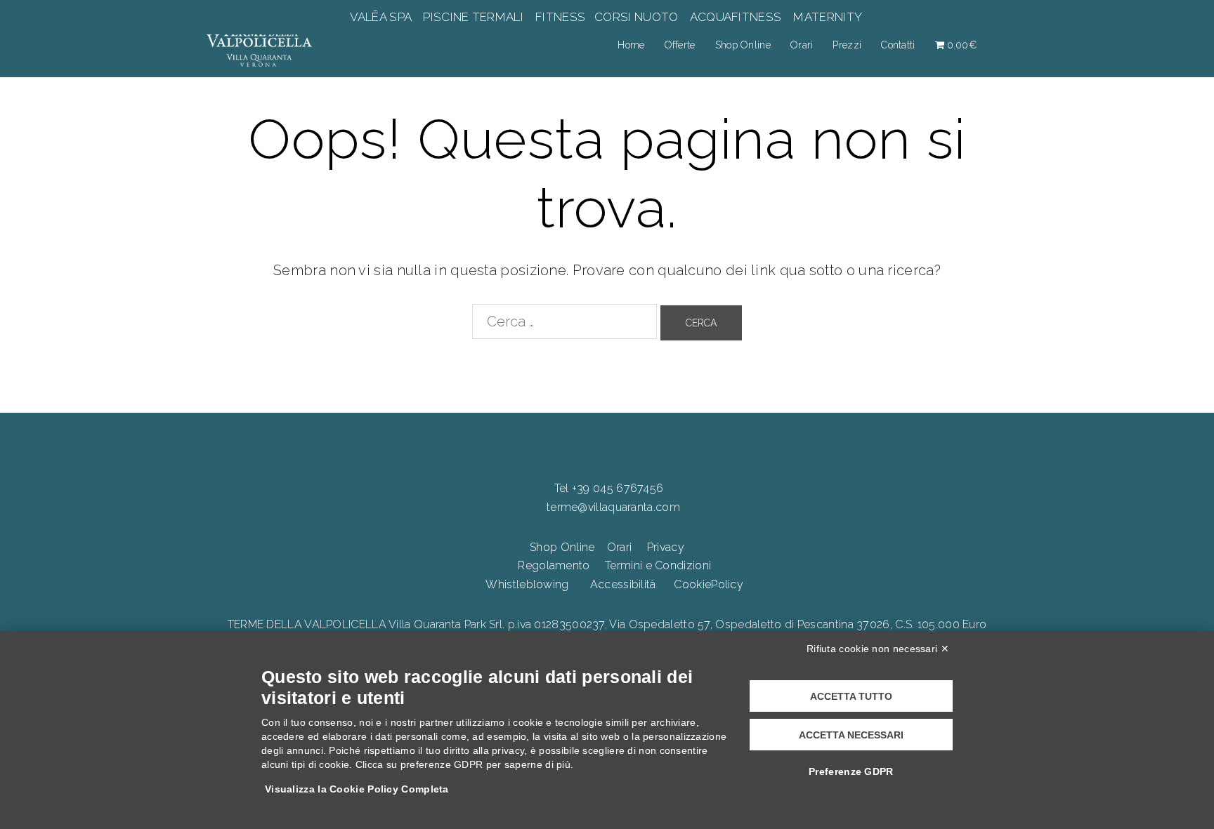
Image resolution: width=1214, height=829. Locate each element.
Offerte (680, 45)
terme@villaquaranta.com (613, 507)
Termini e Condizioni (658, 565)
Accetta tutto (851, 696)
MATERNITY (827, 17)
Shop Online (743, 45)
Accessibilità (623, 584)
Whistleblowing (526, 584)
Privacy (665, 547)
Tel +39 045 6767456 (609, 488)
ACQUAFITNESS (735, 17)
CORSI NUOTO (636, 17)
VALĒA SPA (382, 17)
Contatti (898, 45)
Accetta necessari (851, 735)
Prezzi (847, 45)
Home (631, 45)
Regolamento (553, 565)
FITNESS (561, 17)
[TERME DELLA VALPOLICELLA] (259, 44)
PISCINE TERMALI (473, 17)
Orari (802, 45)
